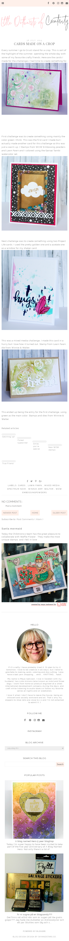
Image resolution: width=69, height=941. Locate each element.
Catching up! (8, 437)
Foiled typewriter (23, 441)
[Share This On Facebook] (27, 481)
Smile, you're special (36, 446)
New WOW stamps (53, 448)
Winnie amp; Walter (41, 489)
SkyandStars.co (47, 937)
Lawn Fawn (35, 485)
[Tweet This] (31, 481)
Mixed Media (52, 485)
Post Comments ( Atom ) (30, 519)
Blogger (41, 931)
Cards (22, 485)
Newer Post (10, 513)
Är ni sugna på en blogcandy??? (34, 914)
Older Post (59, 513)
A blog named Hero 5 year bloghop (34, 841)
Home (35, 513)
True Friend (8, 463)
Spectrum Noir (17, 489)
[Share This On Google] (41, 481)
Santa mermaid (12, 528)
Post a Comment (14, 506)
